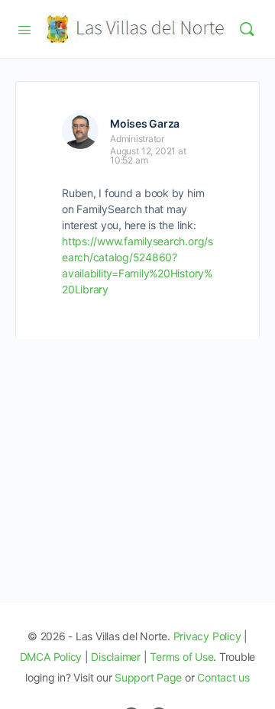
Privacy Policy (207, 636)
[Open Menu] (24, 28)
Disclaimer (116, 656)
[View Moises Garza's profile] (80, 130)
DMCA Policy (51, 656)
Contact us (223, 677)
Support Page (148, 677)
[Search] (247, 29)
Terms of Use (181, 656)
